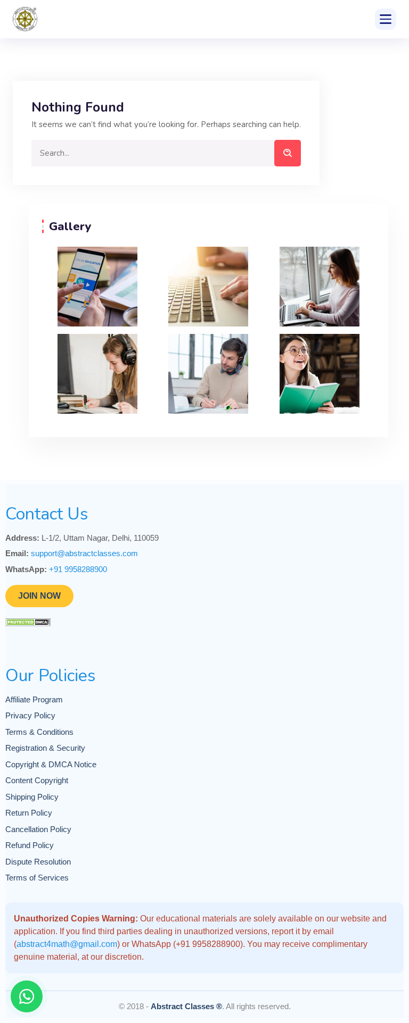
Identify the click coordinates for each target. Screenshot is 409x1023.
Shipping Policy (32, 796)
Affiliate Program (34, 699)
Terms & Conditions (39, 731)
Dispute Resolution (38, 861)
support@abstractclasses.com (84, 553)
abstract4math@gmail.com (67, 944)
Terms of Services (37, 877)
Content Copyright (36, 780)
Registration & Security (45, 747)
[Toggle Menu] (385, 19)
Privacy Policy (30, 715)
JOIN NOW (39, 595)
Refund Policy (29, 845)
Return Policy (28, 812)
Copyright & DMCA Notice (50, 764)
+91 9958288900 (78, 569)
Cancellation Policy (38, 829)
